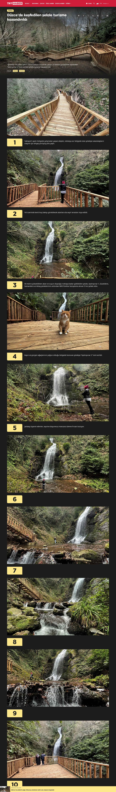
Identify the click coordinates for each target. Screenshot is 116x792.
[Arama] (94, 3)
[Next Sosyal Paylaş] (78, 15)
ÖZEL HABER (50, 3)
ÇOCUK (42, 3)
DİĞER (68, 3)
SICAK (27, 3)
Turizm (22, 71)
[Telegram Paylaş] (97, 15)
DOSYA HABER (59, 3)
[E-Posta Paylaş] (107, 15)
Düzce (15, 71)
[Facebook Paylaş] (83, 15)
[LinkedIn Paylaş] (93, 15)
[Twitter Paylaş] (88, 15)
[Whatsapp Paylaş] (102, 15)
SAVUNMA (35, 3)
